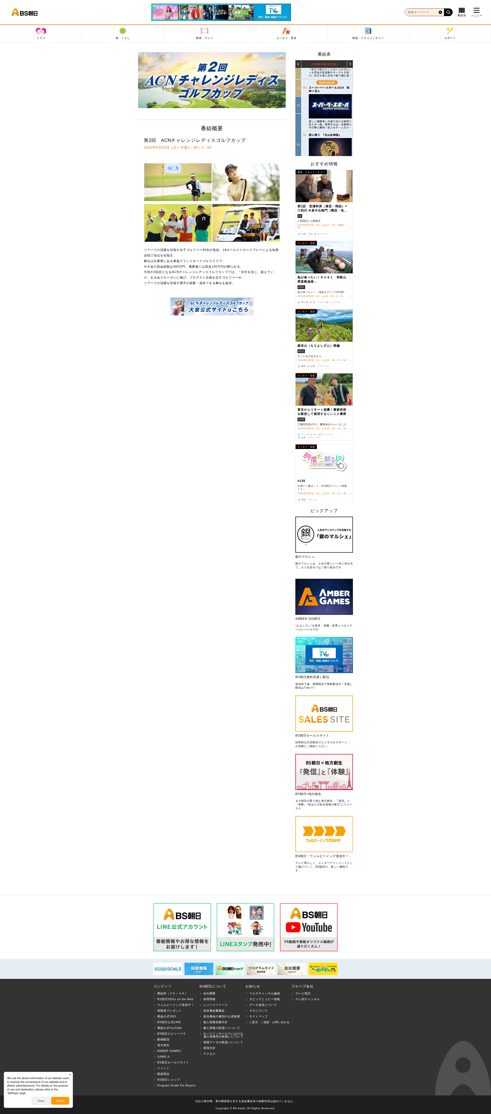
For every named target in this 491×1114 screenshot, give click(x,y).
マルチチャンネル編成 (264, 993)
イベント (163, 1068)
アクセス (209, 1053)
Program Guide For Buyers (176, 1085)
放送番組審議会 (214, 1010)
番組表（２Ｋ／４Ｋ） (172, 993)
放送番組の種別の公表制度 (221, 1016)
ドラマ (41, 37)
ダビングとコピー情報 (264, 999)
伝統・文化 (307, 234)
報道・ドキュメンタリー (368, 37)
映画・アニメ (204, 37)
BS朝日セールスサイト (173, 1062)
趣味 (303, 366)
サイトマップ (258, 1016)
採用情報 (209, 999)
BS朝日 (24, 12)
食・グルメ (319, 302)
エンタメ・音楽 (286, 37)
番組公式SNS (166, 1016)
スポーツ (450, 37)
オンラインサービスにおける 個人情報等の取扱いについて (221, 1035)
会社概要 (209, 993)
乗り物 (304, 302)
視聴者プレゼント (169, 1010)
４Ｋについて (258, 1010)
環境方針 (209, 1048)
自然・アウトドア (320, 366)
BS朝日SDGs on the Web (175, 999)
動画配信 (163, 1039)
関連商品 (163, 1073)
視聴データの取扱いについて (223, 1042)
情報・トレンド (309, 500)
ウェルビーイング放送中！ (175, 1004)
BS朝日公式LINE (169, 1022)
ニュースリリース (215, 1004)
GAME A (163, 1056)
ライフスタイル (309, 434)
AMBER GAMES (169, 1050)
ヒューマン (323, 234)
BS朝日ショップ (168, 1079)
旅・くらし (123, 37)
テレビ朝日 (303, 993)
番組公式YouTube (169, 1027)
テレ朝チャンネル (307, 999)
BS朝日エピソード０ (171, 1033)
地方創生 (163, 1045)
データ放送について (263, 1004)
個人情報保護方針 (215, 1022)
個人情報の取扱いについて (221, 1027)
